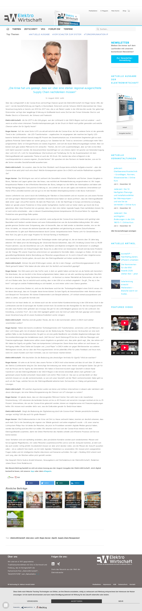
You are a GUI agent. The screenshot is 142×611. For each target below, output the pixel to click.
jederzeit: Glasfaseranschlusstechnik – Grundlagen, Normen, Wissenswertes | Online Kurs (125, 174)
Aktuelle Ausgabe (39, 34)
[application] (124, 347)
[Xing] (58, 564)
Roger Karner (45, 538)
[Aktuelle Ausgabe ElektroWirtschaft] (124, 107)
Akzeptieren (76, 601)
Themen (16, 29)
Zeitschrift (30, 29)
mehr (120, 601)
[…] (37, 574)
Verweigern (32, 601)
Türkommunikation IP (96, 34)
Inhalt (125, 127)
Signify (54, 538)
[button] (32, 483)
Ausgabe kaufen (125, 133)
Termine (68, 29)
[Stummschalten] (132, 353)
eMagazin (47, 471)
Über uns (12, 556)
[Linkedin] (53, 564)
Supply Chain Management (68, 538)
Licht (62, 98)
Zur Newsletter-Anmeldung (125, 59)
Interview (30, 538)
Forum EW (54, 29)
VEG (43, 29)
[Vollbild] (135, 353)
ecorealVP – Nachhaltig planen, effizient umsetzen (129, 256)
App (32, 471)
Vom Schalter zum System (66, 34)
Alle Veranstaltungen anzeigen (123, 231)
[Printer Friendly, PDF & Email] (14, 477)
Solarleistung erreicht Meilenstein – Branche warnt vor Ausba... (129, 287)
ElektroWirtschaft (17, 538)
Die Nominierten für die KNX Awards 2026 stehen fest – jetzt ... (129, 270)
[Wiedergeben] (114, 353)
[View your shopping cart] (128, 11)
